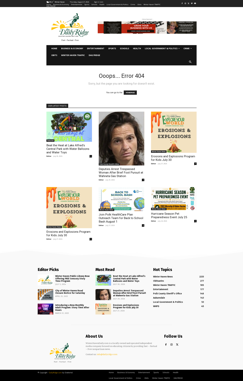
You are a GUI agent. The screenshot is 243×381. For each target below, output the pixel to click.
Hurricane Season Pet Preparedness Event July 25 (169, 215)
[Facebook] (182, 3)
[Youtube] (195, 3)
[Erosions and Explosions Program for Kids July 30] (174, 132)
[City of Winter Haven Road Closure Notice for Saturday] (45, 294)
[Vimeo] (191, 3)
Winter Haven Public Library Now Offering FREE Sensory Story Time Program (72, 278)
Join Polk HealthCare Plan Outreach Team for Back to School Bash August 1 (121, 218)
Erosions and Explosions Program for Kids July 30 (126, 306)
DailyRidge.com (55, 373)
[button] (190, 62)
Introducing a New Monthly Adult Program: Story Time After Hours (72, 307)
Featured (50, 141)
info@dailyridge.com (107, 354)
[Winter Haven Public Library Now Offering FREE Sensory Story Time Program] (45, 280)
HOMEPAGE (130, 93)
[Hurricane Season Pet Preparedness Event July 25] (174, 198)
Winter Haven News (159, 152)
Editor (48, 156)
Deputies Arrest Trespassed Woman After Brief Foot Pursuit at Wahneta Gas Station (121, 172)
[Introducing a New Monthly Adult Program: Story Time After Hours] (45, 309)
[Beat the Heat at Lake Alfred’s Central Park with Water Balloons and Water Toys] (69, 127)
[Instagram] (185, 3)
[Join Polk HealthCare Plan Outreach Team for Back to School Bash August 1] (121, 199)
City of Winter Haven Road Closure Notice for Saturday (70, 291)
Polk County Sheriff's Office (109, 164)
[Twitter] (188, 3)
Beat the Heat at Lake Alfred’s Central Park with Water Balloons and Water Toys (67, 149)
